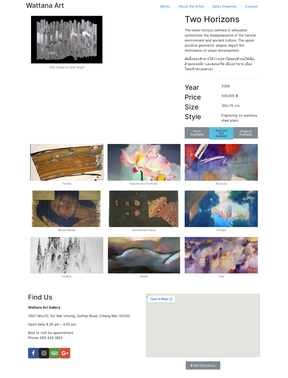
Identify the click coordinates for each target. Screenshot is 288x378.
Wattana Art (45, 5)
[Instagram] (44, 353)
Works (165, 6)
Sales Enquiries (225, 6)
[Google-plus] (65, 353)
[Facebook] (33, 353)
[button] (197, 133)
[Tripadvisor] (54, 353)
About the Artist (191, 6)
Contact (251, 6)
